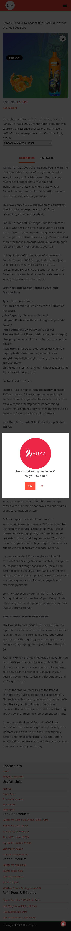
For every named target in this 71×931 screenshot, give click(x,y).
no (41, 485)
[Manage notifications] (63, 923)
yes (30, 485)
